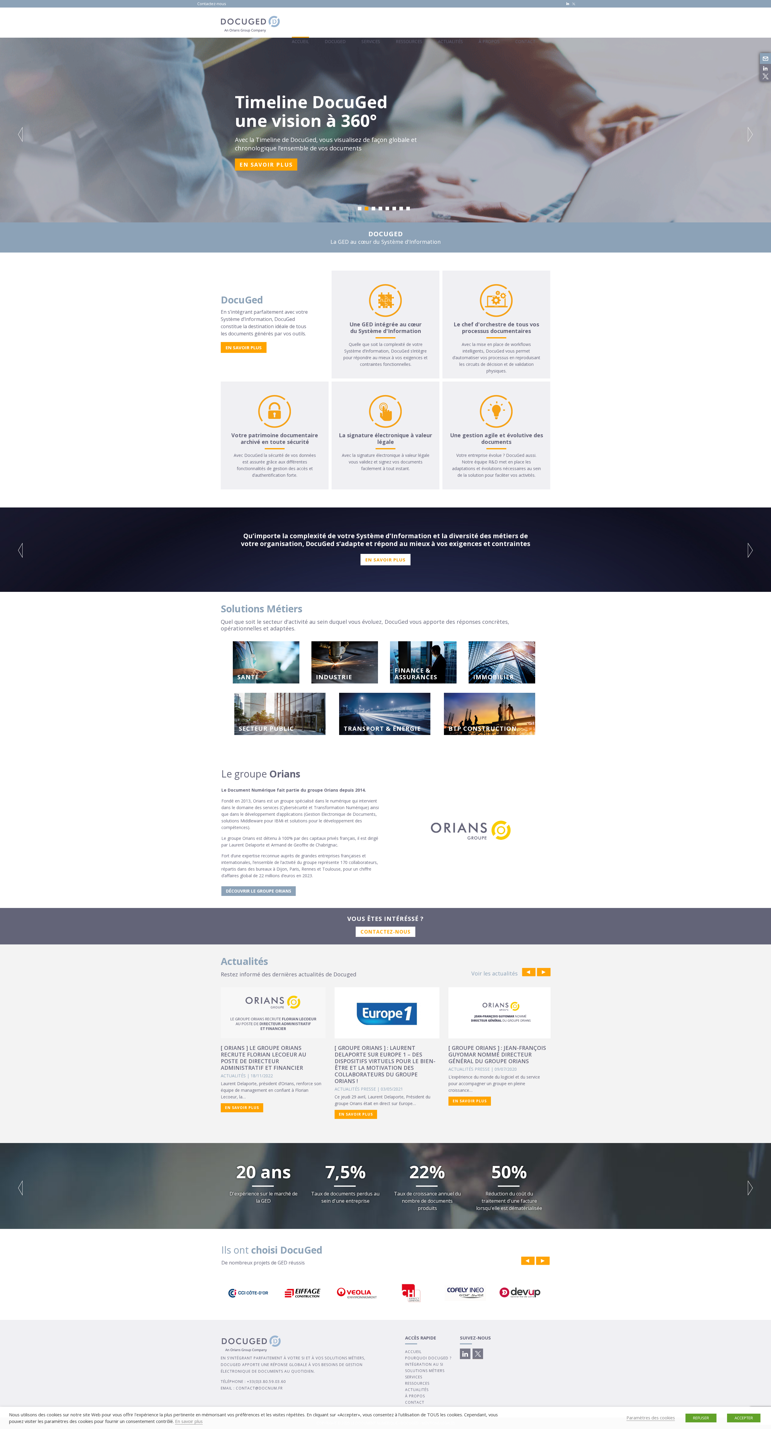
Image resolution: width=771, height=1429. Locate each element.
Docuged (335, 41)
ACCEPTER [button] (744, 1418)
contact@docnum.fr (259, 1388)
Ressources (409, 41)
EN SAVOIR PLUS (266, 164)
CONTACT (414, 1402)
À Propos (489, 41)
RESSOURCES (417, 1383)
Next (750, 134)
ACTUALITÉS (417, 1389)
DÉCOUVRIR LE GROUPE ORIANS (258, 891)
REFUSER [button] (701, 1418)
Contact (525, 41)
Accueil (300, 41)
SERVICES (413, 1377)
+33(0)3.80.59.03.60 (266, 1381)
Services (370, 41)
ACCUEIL (413, 1351)
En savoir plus (189, 1421)
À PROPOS (415, 1396)
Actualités (450, 41)
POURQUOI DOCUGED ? (428, 1358)
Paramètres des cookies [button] (650, 1418)
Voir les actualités (494, 973)
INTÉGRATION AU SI (424, 1364)
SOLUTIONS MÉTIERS (425, 1370)
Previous (20, 134)
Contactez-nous (211, 3)
